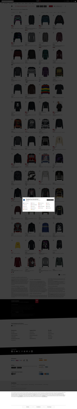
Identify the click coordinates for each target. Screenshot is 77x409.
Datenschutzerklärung (44, 396)
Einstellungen (49, 406)
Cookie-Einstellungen (20, 396)
